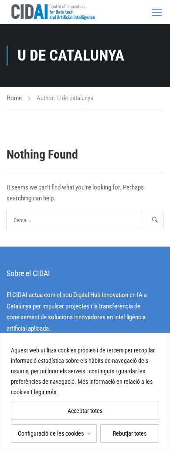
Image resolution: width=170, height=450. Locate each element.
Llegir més (43, 392)
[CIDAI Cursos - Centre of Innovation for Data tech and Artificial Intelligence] (53, 12)
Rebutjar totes (129, 433)
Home (14, 98)
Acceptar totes (85, 410)
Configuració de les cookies (51, 433)
